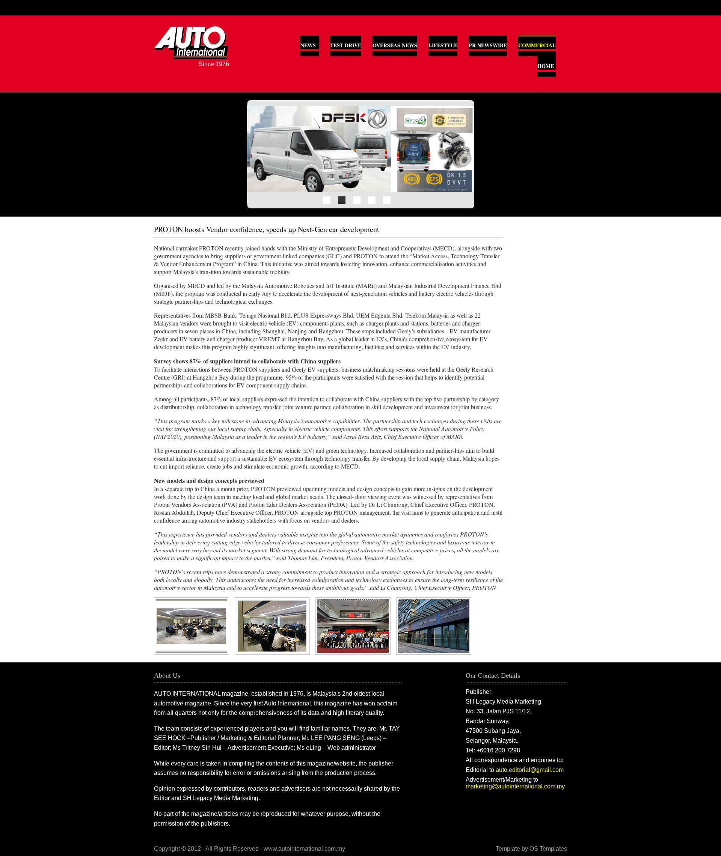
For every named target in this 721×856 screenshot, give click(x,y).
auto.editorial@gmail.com (530, 770)
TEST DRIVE (345, 45)
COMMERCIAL (537, 45)
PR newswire (488, 45)
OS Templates (548, 848)
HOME (545, 66)
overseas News (395, 45)
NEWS (308, 45)
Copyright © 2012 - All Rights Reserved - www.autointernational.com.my (249, 848)
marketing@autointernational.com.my (515, 786)
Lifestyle (442, 45)
